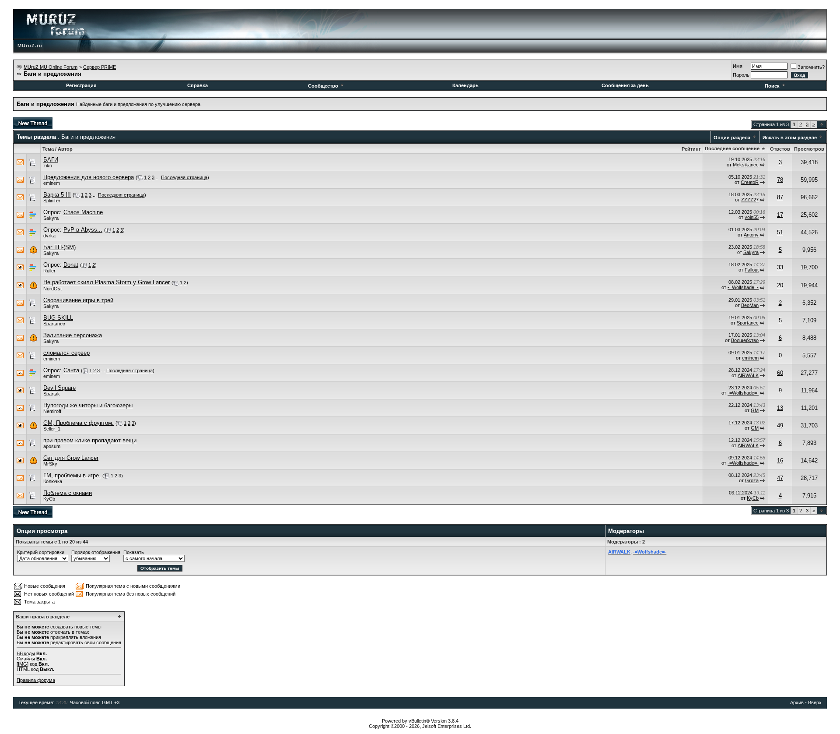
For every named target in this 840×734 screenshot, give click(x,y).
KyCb (49, 498)
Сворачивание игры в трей (78, 300)
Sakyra (51, 218)
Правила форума (36, 680)
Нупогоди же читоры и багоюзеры (88, 405)
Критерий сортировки (40, 552)
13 (780, 408)
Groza (752, 480)
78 (780, 179)
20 (780, 285)
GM (755, 410)
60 (780, 373)
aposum (51, 446)
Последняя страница (184, 177)
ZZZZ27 (750, 199)
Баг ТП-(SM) (59, 247)
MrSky (50, 463)
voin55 (752, 217)
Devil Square (59, 388)
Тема (48, 149)
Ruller (49, 270)
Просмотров (809, 149)
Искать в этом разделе (790, 137)
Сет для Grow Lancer (70, 458)
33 (780, 267)
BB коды (26, 653)
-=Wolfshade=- (743, 287)
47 (780, 478)
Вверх (815, 702)
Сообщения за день (625, 85)
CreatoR (750, 182)
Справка (197, 85)
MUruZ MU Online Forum (50, 67)
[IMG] (22, 664)
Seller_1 (51, 428)
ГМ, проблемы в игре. (72, 475)
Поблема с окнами (67, 493)
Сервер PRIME (99, 67)
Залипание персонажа (72, 335)
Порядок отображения (95, 552)
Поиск (772, 85)
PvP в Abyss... (82, 229)
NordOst (52, 288)
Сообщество (323, 85)
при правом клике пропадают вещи (89, 440)
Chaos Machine (83, 212)
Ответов (780, 149)
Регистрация (81, 85)
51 (780, 232)
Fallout (752, 269)
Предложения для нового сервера (88, 177)
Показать (133, 552)
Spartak (51, 393)
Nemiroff (52, 411)
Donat (70, 264)
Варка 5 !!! (57, 194)
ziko (47, 165)
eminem (51, 183)
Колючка (52, 481)
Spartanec (54, 323)
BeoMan (750, 305)
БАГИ (50, 159)
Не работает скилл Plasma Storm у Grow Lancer (106, 282)
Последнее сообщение (732, 148)
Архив (797, 702)
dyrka (49, 235)
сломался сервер (66, 352)
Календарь (465, 85)
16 (780, 460)
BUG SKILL (58, 317)
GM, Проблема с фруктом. (78, 423)
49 (780, 425)
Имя (737, 66)
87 (780, 197)
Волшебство (745, 340)
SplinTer (51, 200)
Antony (751, 234)
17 (780, 215)
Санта (71, 370)
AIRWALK (748, 375)
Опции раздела (732, 137)
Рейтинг (691, 149)
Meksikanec (746, 164)
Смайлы (26, 658)
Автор (65, 149)
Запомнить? (811, 67)
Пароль (741, 75)
